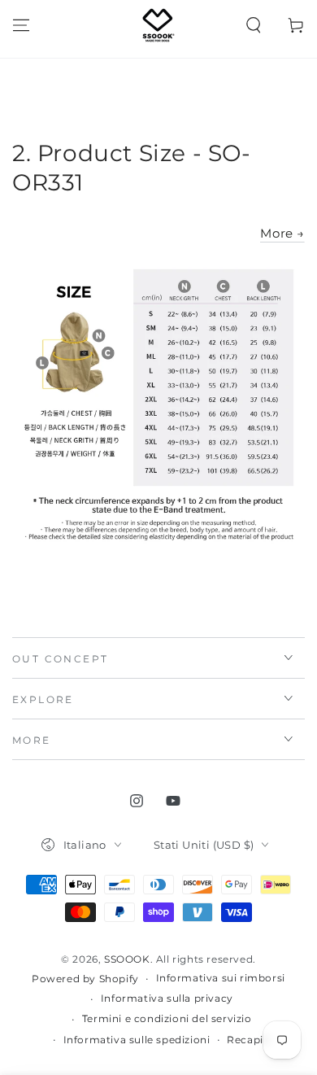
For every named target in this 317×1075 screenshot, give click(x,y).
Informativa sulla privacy (167, 998)
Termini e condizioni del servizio (167, 1018)
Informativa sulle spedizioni (137, 1039)
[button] (253, 25)
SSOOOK (127, 959)
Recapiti (249, 1039)
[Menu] (21, 25)
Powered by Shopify (85, 978)
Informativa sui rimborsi (220, 978)
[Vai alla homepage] (158, 25)
